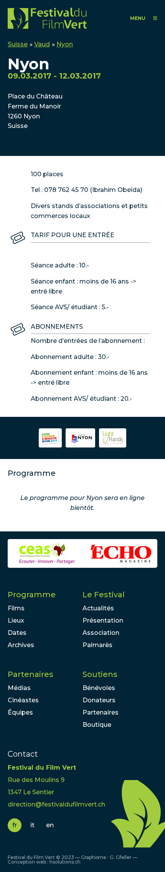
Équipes (20, 712)
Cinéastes (23, 700)
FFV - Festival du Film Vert (49, 18)
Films (16, 608)
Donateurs (99, 700)
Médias (19, 688)
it (32, 825)
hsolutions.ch (65, 862)
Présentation (102, 620)
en (50, 825)
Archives (21, 645)
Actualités (98, 608)
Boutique (96, 724)
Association (100, 632)
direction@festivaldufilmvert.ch (56, 804)
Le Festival (103, 594)
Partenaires (30, 674)
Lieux (16, 620)
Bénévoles (98, 688)
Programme (32, 594)
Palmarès (97, 645)
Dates (17, 632)
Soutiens (99, 674)
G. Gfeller (121, 857)
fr (14, 825)
